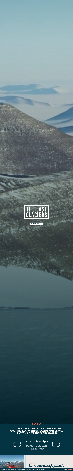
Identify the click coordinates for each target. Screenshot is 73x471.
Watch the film (36, 223)
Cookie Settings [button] (66, 469)
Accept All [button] (70, 469)
